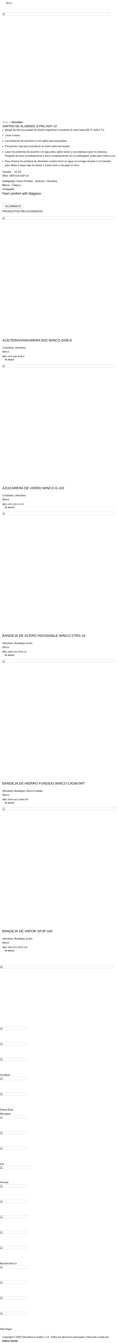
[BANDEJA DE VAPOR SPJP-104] (59, 864)
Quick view (6, 334)
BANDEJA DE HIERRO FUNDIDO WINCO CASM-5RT (43, 783)
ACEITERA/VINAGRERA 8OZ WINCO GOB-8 (37, 340)
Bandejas (19, 643)
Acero (29, 643)
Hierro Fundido (24, 181)
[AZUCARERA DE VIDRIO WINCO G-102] (59, 421)
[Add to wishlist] (23, 334)
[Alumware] (56, 1148)
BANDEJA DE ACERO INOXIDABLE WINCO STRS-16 (43, 636)
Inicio (5, 122)
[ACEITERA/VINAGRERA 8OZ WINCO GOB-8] (59, 273)
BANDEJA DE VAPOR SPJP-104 (27, 931)
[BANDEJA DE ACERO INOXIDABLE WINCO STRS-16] (59, 568)
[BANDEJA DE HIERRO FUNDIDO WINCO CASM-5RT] (59, 716)
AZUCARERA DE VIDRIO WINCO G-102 (33, 488)
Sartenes (40, 181)
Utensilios (17, 122)
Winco (5, 351)
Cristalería (8, 347)
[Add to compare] (14, 334)
